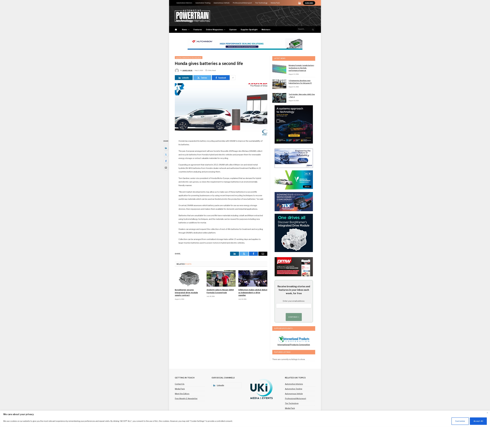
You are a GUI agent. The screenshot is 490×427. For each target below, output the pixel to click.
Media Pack (275, 3)
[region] (245, 419)
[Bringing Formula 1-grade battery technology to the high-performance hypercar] (279, 69)
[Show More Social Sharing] (232, 77)
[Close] (487, 412)
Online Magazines (214, 29)
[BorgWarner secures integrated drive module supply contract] (189, 278)
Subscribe (309, 3)
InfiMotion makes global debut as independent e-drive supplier (252, 293)
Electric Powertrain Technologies (188, 57)
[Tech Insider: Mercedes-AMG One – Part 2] (279, 98)
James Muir (187, 70)
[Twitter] (165, 154)
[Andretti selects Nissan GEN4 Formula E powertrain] (221, 278)
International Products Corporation (294, 345)
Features (197, 29)
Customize (460, 421)
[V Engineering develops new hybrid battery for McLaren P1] (279, 84)
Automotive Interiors (184, 3)
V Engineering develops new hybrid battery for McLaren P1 (300, 82)
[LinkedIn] (165, 147)
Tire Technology (261, 3)
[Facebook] (165, 160)
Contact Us (179, 384)
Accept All (478, 421)
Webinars (266, 29)
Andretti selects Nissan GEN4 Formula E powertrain (220, 291)
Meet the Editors (182, 394)
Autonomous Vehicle (222, 3)
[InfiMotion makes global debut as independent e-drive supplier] (252, 278)
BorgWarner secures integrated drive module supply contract (186, 293)
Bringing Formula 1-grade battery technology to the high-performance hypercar (301, 68)
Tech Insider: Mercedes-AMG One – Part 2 (302, 95)
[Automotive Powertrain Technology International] (192, 16)
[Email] (165, 167)
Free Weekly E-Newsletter (186, 398)
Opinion (233, 29)
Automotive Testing (202, 3)
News (184, 29)
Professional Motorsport (242, 3)
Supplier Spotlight (249, 29)
